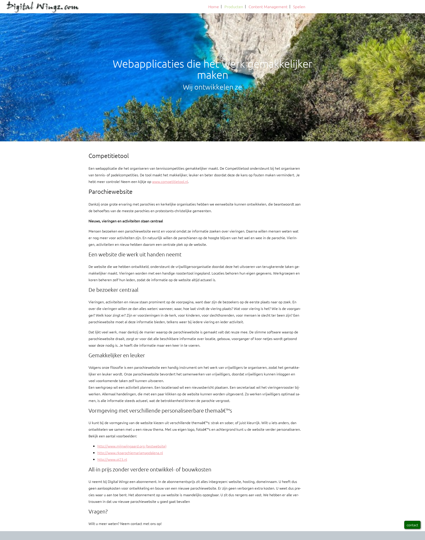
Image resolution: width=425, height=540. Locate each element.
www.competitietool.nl (170, 181)
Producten (233, 6)
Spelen (299, 6)
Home (213, 6)
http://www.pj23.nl (112, 459)
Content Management (268, 6)
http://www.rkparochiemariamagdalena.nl (130, 452)
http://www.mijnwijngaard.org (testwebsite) (131, 446)
